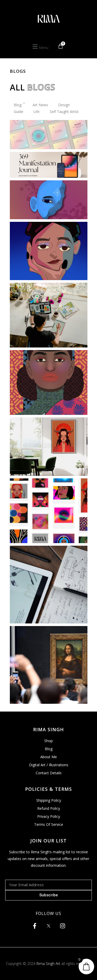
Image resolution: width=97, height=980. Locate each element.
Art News (41, 104)
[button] (40, 47)
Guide (20, 111)
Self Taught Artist (65, 111)
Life (37, 111)
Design (65, 104)
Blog (19, 104)
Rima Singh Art (48, 963)
